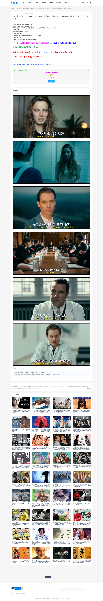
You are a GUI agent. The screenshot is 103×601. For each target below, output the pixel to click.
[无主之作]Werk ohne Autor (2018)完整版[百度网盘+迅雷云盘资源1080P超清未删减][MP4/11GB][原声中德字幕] (39, 374)
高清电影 (20, 8)
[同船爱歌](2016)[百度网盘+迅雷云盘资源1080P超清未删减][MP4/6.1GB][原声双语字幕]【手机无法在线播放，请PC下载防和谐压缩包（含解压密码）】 (31, 387)
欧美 (24, 8)
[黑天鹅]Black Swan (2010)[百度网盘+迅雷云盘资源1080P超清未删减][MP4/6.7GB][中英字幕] (21, 412)
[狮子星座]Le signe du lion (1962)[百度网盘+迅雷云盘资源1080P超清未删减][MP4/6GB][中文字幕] (82, 466)
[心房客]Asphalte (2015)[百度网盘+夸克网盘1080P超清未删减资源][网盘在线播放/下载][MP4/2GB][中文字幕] (62, 412)
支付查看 (52, 81)
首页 (24, 2)
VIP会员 (65, 2)
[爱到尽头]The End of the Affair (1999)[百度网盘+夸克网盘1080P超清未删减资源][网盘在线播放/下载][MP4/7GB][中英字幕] (41, 485)
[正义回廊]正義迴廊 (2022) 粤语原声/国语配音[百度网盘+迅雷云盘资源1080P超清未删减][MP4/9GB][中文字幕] (21, 448)
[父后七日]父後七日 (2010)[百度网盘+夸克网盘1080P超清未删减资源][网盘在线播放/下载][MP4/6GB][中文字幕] (62, 523)
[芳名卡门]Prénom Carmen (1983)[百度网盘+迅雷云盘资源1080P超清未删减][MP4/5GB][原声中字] (72, 387)
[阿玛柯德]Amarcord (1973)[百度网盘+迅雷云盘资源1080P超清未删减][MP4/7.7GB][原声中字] (21, 561)
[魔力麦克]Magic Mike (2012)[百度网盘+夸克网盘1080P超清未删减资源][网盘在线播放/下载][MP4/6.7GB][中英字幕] (61, 431)
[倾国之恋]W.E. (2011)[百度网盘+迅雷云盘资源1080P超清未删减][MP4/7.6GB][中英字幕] (21, 431)
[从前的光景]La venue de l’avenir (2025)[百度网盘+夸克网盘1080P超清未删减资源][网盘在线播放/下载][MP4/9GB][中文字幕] (82, 523)
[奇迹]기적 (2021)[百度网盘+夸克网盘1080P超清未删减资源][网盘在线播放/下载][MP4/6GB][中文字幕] (82, 485)
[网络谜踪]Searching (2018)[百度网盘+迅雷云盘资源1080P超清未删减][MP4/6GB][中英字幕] (21, 503)
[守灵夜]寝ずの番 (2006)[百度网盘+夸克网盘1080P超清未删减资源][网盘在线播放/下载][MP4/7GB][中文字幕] (82, 561)
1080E (16, 8)
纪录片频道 (58, 2)
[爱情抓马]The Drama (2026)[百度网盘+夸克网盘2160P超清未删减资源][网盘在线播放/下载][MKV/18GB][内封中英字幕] (61, 448)
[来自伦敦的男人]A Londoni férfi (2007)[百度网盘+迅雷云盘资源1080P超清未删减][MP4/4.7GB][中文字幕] (82, 503)
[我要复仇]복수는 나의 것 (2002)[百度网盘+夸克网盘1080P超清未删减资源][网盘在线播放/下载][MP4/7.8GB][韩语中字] (41, 523)
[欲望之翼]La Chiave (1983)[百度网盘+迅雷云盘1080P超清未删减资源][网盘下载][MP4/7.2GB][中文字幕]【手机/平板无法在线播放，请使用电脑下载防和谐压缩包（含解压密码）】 (41, 504)
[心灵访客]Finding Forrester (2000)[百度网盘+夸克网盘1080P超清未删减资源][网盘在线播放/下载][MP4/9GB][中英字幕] (41, 561)
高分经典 (23, 13)
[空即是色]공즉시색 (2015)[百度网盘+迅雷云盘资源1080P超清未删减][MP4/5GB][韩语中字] (41, 448)
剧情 (15, 368)
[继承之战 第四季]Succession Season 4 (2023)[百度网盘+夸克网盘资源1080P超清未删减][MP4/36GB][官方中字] (61, 485)
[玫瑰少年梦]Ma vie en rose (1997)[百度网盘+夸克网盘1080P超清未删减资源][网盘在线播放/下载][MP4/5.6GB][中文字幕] (41, 431)
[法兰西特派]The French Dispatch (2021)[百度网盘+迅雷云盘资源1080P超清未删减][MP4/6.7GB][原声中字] (61, 466)
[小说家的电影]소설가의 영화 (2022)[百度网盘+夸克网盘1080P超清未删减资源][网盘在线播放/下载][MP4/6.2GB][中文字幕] (81, 448)
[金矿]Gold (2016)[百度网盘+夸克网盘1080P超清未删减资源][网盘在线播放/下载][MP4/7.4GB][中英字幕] (21, 485)
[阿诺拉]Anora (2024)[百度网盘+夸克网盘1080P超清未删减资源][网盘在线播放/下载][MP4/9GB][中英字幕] (82, 542)
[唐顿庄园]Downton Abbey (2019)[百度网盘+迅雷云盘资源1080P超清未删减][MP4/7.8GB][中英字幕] (82, 431)
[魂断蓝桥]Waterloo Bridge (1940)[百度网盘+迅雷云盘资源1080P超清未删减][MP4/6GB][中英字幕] (21, 542)
